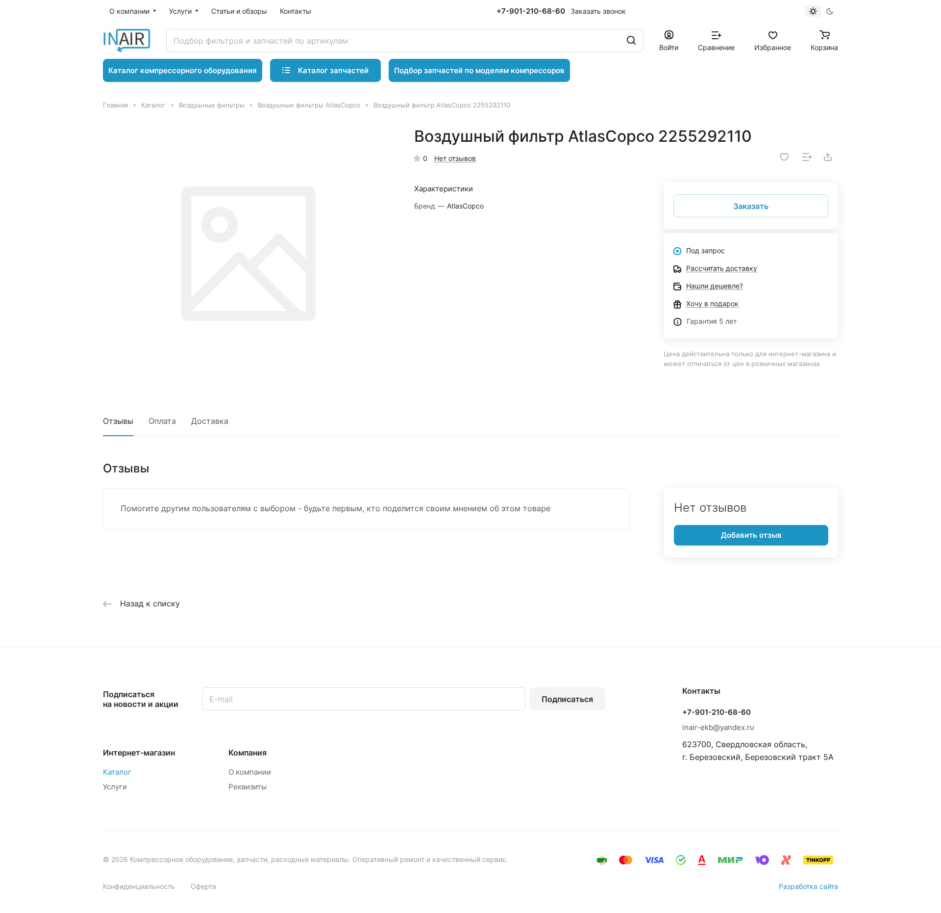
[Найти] (631, 40)
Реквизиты (247, 786)
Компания (247, 752)
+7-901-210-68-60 (530, 11)
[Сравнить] (807, 157)
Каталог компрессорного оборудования (182, 70)
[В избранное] (784, 157)
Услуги (115, 786)
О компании (249, 772)
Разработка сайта (808, 886)
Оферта (203, 886)
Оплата (162, 421)
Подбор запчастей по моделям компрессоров (479, 70)
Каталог (117, 772)
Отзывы (118, 421)
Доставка (209, 421)
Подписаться (567, 699)
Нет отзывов (455, 158)
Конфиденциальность (139, 886)
